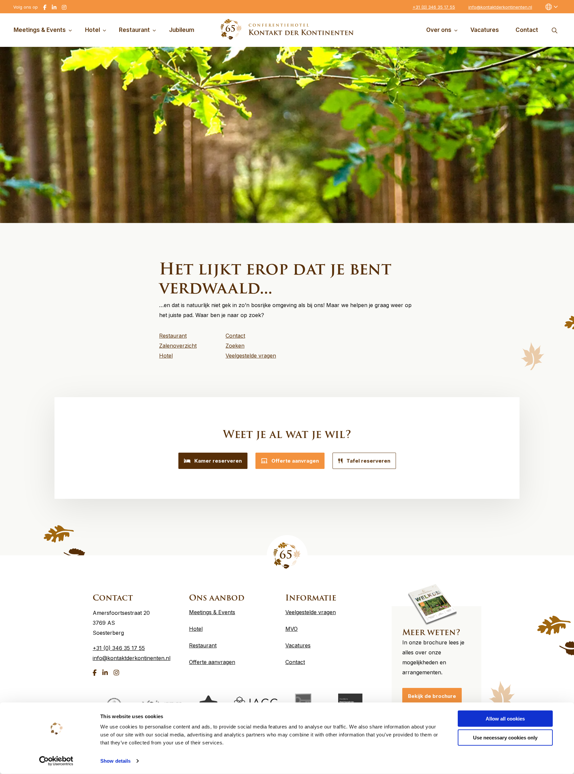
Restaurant (134, 30)
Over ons (438, 30)
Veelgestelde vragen (310, 612)
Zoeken (554, 30)
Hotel (92, 30)
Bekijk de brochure (432, 696)
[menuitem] (44, 30)
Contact (527, 30)
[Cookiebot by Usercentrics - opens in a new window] (56, 761)
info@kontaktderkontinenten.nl (500, 7)
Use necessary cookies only (505, 737)
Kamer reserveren (218, 461)
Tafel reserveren (368, 461)
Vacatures (484, 30)
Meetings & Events (40, 30)
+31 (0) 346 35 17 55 (434, 7)
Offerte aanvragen (295, 461)
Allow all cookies (505, 718)
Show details (115, 761)
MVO (291, 628)
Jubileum (181, 30)
